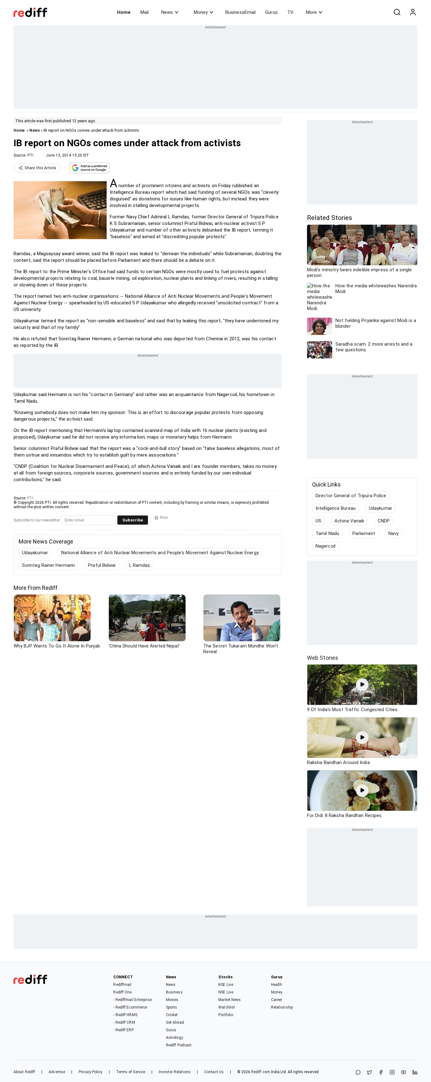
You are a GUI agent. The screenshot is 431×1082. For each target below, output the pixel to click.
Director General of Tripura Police (351, 495)
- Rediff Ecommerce (130, 1007)
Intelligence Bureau (336, 508)
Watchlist (226, 1007)
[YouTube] (403, 1073)
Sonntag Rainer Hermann (48, 565)
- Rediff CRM (124, 1022)
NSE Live (225, 992)
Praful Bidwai (101, 565)
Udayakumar (35, 552)
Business (174, 992)
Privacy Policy (90, 1072)
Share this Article (40, 168)
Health (276, 984)
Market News (229, 1000)
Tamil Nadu (327, 533)
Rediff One (122, 992)
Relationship (282, 1007)
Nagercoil (325, 546)
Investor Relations (175, 1072)
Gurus (271, 12)
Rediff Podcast (179, 1045)
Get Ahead (175, 1022)
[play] (362, 684)
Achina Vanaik (349, 521)
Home (124, 12)
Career (276, 1000)
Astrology (174, 1037)
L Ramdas (139, 565)
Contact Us (214, 1072)
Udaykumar (380, 508)
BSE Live (225, 984)
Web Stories (322, 657)
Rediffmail (122, 984)
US (318, 521)
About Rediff (24, 1072)
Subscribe (132, 520)
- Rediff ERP (123, 1030)
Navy (393, 533)
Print (164, 517)
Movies (172, 1000)
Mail (144, 12)
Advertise (57, 1072)
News (167, 12)
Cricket (172, 1015)
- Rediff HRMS (125, 1015)
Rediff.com (260, 1072)
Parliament (363, 533)
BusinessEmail (240, 12)
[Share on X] (369, 1073)
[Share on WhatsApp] (358, 1073)
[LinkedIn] (414, 1073)
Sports (171, 1007)
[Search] (397, 12)
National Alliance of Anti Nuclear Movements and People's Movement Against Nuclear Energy (160, 552)
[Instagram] (392, 1073)
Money (201, 12)
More (311, 12)
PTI (30, 155)
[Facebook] (380, 1073)
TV (290, 12)
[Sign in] (412, 12)
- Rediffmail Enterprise (132, 1000)
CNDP (384, 521)
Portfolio (225, 1015)
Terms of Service (130, 1072)
